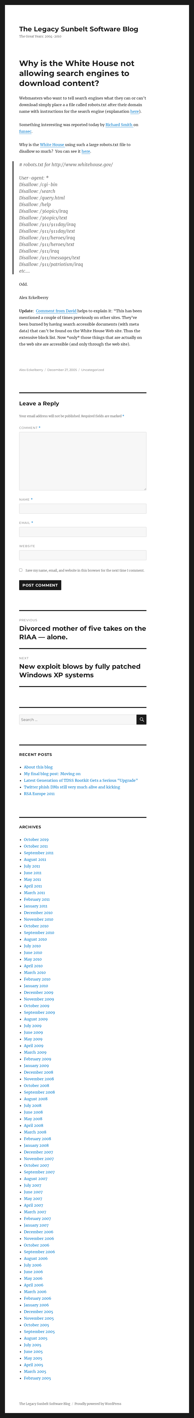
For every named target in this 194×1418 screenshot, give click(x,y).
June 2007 (33, 1192)
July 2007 (32, 1185)
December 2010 (38, 912)
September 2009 (39, 1012)
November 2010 (38, 919)
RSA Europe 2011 (39, 793)
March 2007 (35, 1211)
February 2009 (37, 1059)
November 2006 (39, 1238)
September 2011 (38, 852)
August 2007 (35, 1178)
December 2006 (38, 1231)
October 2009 (36, 1005)
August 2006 (36, 1258)
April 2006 (34, 1285)
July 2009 (33, 1025)
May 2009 (33, 1039)
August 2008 (36, 1098)
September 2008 (39, 1092)
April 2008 (33, 1125)
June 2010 (33, 952)
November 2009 (39, 999)
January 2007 (36, 1225)
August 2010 (35, 939)
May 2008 (33, 1118)
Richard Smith (119, 124)
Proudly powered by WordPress (98, 1404)
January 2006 (36, 1305)
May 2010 (33, 959)
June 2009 (33, 1032)
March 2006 (35, 1291)
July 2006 (33, 1265)
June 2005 (33, 1351)
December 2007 (38, 1152)
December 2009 (38, 992)
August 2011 (35, 859)
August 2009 (36, 1019)
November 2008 (39, 1079)
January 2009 (36, 1065)
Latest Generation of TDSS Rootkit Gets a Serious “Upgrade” (81, 780)
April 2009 (34, 1045)
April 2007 (33, 1205)
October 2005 (36, 1325)
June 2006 (33, 1271)
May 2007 (33, 1198)
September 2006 (39, 1251)
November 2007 (39, 1158)
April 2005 (33, 1364)
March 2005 (35, 1371)
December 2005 (38, 1311)
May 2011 (32, 879)
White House (52, 144)
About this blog (38, 767)
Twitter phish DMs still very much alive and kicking (72, 787)
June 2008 (33, 1112)
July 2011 (32, 866)
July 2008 (32, 1105)
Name (26, 500)
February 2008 (37, 1138)
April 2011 (33, 886)
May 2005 (33, 1358)
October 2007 (36, 1165)
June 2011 (32, 872)
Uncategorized (92, 370)
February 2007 (37, 1218)
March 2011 (34, 892)
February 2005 (37, 1378)
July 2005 (32, 1344)
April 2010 (33, 965)
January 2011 (35, 906)
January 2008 (36, 1145)
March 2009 (35, 1052)
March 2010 (35, 972)
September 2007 (39, 1172)
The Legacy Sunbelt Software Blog (78, 29)
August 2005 (36, 1338)
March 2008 (35, 1132)
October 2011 (36, 846)
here (134, 111)
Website (27, 546)
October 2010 (36, 926)
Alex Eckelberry (31, 370)
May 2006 (33, 1278)
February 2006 (37, 1298)
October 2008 (36, 1085)
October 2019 (36, 839)
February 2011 (37, 899)
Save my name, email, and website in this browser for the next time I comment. (85, 571)
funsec (25, 131)
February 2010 (37, 979)
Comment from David (56, 310)
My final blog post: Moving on (52, 773)
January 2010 (36, 985)
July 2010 (32, 946)
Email (26, 523)
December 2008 (38, 1072)
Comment (30, 428)
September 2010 (39, 932)
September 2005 (39, 1331)
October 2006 (36, 1245)
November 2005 (39, 1318)
